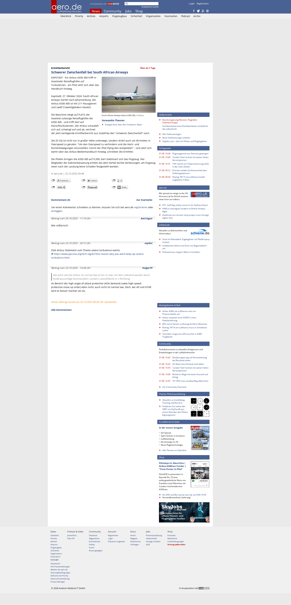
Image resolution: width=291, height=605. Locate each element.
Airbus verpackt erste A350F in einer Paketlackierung (179, 319)
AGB (148, 544)
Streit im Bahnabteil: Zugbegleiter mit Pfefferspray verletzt (185, 241)
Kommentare (94, 541)
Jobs (128, 11)
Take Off (70, 538)
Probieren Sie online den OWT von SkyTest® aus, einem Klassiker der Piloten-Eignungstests (175, 410)
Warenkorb (172, 538)
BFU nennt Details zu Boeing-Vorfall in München (184, 324)
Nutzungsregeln (96, 550)
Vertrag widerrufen (176, 544)
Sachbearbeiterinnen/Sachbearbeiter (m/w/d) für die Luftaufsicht (185, 127)
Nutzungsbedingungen (60, 572)
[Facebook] (194, 11)
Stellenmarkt (151, 538)
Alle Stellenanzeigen (171, 134)
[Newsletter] (207, 11)
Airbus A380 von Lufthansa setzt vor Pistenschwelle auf (179, 312)
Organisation (153, 16)
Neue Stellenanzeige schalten (176, 137)
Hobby (92, 544)
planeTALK (71, 535)
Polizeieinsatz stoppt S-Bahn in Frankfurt (181, 252)
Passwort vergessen (116, 541)
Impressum (55, 563)
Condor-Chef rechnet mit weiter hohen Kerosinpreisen (190, 159)
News (96, 11)
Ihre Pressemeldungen (60, 566)
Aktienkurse (135, 541)
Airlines (91, 16)
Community (112, 11)
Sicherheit (136, 16)
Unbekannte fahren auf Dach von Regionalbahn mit (184, 247)
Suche (91, 547)
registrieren (140, 207)
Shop (139, 11)
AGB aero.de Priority (59, 575)
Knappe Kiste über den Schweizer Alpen (123, 124)
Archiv (196, 16)
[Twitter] (198, 11)
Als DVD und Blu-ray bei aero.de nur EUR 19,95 (184, 494)
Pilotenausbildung (154, 535)
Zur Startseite (144, 199)
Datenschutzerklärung (60, 578)
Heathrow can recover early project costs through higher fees (185, 216)
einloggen (56, 211)
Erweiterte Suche (150, 6)
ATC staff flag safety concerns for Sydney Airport (185, 205)
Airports (103, 16)
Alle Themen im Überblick (174, 450)
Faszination (171, 16)
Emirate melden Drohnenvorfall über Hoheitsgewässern (189, 172)
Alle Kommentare (61, 309)
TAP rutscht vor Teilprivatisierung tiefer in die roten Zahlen (190, 165)
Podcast (185, 16)
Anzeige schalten (153, 541)
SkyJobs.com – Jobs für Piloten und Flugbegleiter (184, 141)
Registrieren (203, 3)
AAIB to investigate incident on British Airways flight (183, 210)
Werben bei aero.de (59, 569)
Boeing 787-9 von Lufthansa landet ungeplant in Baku (188, 178)
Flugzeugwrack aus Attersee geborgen (190, 153)
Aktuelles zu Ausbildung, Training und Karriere (173, 401)
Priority (79, 16)
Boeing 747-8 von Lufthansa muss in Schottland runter (184, 329)
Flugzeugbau (119, 16)
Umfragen (134, 544)
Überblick (65, 16)
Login (192, 3)
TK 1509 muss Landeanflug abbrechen (190, 380)
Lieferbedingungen (175, 541)
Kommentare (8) (60, 199)
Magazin (134, 538)
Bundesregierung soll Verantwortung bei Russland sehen (189, 359)
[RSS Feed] (203, 11)
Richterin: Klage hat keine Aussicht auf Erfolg (190, 376)
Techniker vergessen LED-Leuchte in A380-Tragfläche (182, 335)
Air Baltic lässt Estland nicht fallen (188, 364)
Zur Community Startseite (174, 387)
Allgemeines (94, 538)
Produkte (171, 535)
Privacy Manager (58, 581)
